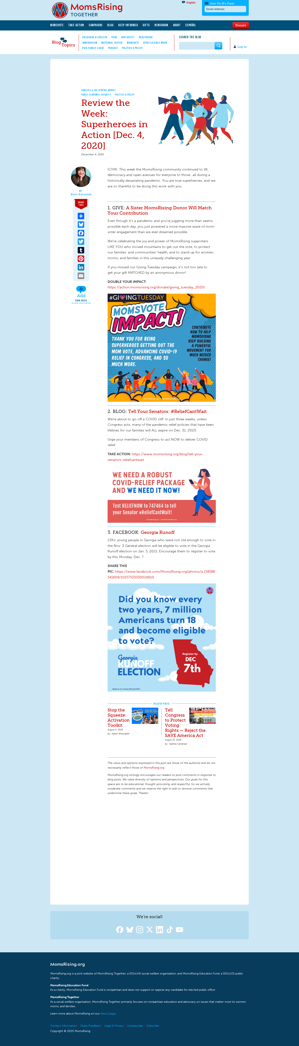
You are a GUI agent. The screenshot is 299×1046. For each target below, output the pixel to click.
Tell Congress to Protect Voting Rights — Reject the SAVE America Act (185, 722)
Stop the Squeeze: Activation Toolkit (119, 717)
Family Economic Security (96, 94)
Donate (240, 25)
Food (114, 37)
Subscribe (152, 1026)
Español (191, 25)
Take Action (76, 25)
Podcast (113, 48)
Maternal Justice (112, 42)
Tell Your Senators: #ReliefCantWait (167, 411)
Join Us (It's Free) (222, 3)
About (177, 25)
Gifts (146, 25)
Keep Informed (128, 25)
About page (108, 1013)
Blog (110, 25)
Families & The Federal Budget (98, 90)
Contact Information (63, 1026)
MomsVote (57, 25)
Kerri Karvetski (81, 194)
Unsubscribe (135, 1026)
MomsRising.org (90, 10)
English (191, 2)
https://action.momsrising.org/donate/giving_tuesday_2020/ (156, 287)
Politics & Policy (132, 48)
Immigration (89, 42)
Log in (242, 47)
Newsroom (161, 25)
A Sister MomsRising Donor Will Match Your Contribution (160, 210)
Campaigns (96, 25)
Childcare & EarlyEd (94, 37)
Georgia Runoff (158, 532)
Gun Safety (128, 37)
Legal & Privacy (114, 1026)
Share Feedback (90, 1026)
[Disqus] (162, 849)
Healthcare (146, 37)
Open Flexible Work (155, 42)
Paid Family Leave (93, 48)
